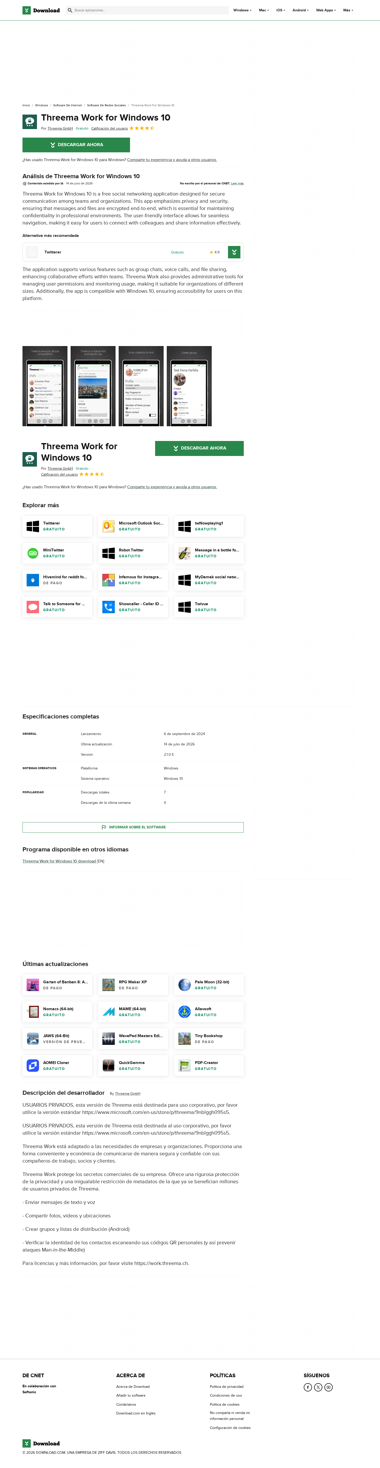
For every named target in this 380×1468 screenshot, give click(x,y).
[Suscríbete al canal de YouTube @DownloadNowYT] (328, 1387)
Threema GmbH (127, 1093)
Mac (262, 10)
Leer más (237, 183)
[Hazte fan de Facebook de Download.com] (308, 1387)
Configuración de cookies (230, 1427)
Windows (241, 10)
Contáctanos (126, 1404)
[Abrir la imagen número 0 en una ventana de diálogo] (44, 386)
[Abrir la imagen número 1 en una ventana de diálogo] (93, 386)
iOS (279, 10)
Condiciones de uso (226, 1395)
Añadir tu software (131, 1395)
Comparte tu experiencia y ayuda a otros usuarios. (172, 159)
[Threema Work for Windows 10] (29, 122)
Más (346, 10)
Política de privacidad (227, 1386)
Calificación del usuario (109, 128)
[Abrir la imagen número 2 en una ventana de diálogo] (141, 386)
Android (299, 10)
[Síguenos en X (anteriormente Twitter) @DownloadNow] (318, 1387)
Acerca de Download (133, 1386)
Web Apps (324, 10)
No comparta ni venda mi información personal (230, 1416)
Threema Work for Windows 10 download (59, 861)
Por (57, 128)
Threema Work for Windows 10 (105, 117)
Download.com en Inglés (136, 1413)
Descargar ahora (80, 145)
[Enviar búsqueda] (70, 10)
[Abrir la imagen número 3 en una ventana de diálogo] (189, 386)
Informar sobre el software (137, 827)
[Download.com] (41, 10)
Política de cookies (225, 1404)
